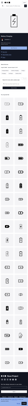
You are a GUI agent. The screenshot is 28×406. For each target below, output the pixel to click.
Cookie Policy (14, 399)
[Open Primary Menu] (2, 2)
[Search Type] (3, 6)
